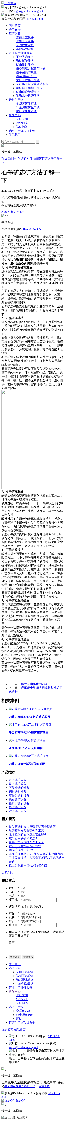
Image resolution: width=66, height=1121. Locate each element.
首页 (4, 158)
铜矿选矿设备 (17, 791)
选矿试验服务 (25, 60)
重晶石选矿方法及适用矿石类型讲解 (32, 826)
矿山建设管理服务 (28, 91)
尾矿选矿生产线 (26, 111)
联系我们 (15, 134)
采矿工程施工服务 (28, 80)
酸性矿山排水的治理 (34, 684)
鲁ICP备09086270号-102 (19, 1086)
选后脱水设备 (25, 45)
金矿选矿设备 (17, 780)
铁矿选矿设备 (17, 783)
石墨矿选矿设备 (19, 795)
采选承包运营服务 (28, 95)
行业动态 (22, 123)
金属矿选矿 (23, 1010)
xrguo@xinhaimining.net (28, 11)
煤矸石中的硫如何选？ (23, 838)
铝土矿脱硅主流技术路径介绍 (28, 865)
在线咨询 (7, 1029)
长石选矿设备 (17, 799)
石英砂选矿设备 (19, 787)
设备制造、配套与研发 (30, 68)
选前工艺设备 (25, 37)
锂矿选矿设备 (17, 811)
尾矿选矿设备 (17, 807)
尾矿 (19, 1018)
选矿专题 (22, 119)
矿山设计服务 (25, 64)
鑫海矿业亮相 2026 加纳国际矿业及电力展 (36, 853)
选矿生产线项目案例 (22, 130)
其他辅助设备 (25, 49)
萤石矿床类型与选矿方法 (25, 846)
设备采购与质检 (26, 72)
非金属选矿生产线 (28, 107)
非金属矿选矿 (25, 1014)
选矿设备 (15, 33)
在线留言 (7, 212)
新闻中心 (15, 115)
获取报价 (20, 212)
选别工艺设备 (25, 41)
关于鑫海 (15, 29)
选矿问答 (22, 126)
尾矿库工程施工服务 (29, 87)
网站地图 (44, 1086)
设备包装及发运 (26, 76)
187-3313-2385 (32, 229)
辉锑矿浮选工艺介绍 (22, 850)
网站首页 (15, 25)
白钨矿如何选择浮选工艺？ (26, 842)
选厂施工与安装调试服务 (32, 84)
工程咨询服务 (25, 56)
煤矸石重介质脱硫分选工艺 (26, 830)
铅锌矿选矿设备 (19, 803)
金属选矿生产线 (26, 103)
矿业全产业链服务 (20, 52)
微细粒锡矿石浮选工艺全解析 (28, 834)
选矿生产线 (16, 99)
